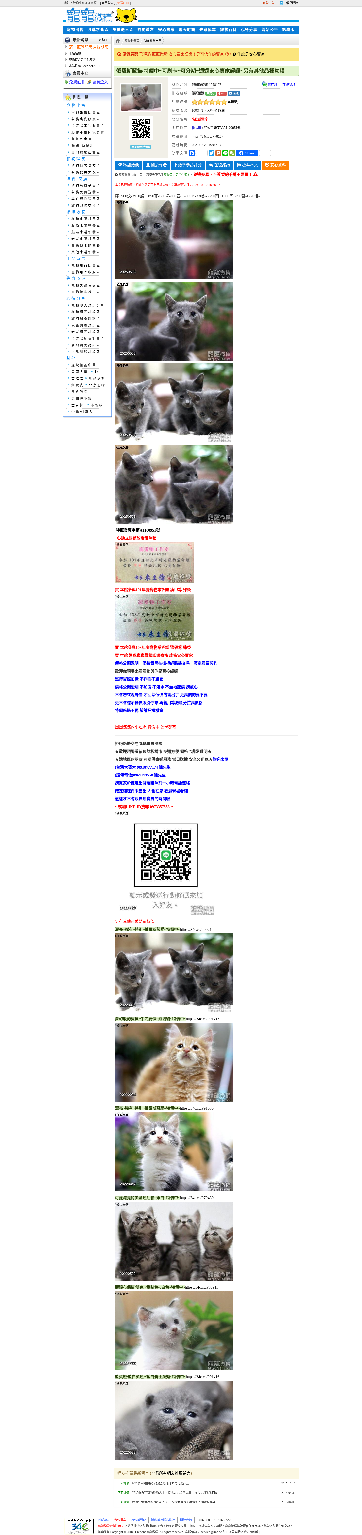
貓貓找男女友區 (86, 172)
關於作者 (158, 165)
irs (98, 372)
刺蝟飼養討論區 (86, 345)
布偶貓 (97, 405)
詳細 (221, 110)
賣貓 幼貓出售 (152, 41)
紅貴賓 (77, 385)
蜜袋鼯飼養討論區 (88, 338)
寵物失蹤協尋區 (86, 285)
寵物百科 (228, 30)
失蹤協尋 (207, 30)
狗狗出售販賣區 (86, 112)
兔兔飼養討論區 (86, 325)
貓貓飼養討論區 (86, 318)
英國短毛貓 (81, 398)
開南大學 (79, 372)
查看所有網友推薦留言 (171, 1473)
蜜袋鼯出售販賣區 (88, 125)
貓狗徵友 (145, 30)
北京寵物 (97, 385)
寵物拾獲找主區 (86, 292)
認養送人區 (123, 30)
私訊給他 (130, 165)
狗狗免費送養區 (86, 185)
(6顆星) (232, 102)
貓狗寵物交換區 (86, 205)
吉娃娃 (77, 378)
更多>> (103, 40)
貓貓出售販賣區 (86, 119)
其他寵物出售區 (86, 152)
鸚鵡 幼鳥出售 (85, 145)
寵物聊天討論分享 (88, 305)
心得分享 (249, 30)
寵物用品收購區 (86, 272)
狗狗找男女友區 (86, 165)
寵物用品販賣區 (86, 265)
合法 (235, 93)
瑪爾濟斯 (97, 378)
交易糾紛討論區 (86, 352)
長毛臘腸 (79, 392)
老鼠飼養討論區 (86, 332)
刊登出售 (269, 3)
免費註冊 (123, 3)
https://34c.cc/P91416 (202, 1377)
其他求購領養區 (86, 252)
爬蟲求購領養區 (86, 232)
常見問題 (292, 3)
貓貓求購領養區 (86, 225)
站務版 (288, 30)
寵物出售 (75, 30)
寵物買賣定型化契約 (82, 60)
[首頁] (117, 40)
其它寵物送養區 (86, 199)
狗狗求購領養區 (86, 219)
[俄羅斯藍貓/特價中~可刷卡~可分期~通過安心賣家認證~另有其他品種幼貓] (141, 97)
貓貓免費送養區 (86, 192)
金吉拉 (77, 405)
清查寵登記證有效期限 (88, 47)
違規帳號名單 (84, 365)
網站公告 (270, 30)
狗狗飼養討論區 (86, 312)
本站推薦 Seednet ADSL (85, 66)
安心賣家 (166, 30)
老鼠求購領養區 (86, 239)
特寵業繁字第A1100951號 (222, 128)
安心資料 (277, 165)
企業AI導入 (82, 412)
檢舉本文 (249, 165)
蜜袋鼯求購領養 (86, 245)
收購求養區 (98, 30)
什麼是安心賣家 (250, 54)
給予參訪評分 (189, 165)
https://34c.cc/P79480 (197, 1198)
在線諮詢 (221, 165)
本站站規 (75, 53)
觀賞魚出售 (81, 139)
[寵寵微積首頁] (100, 15)
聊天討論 (187, 30)
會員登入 (108, 3)
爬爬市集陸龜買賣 (88, 132)
